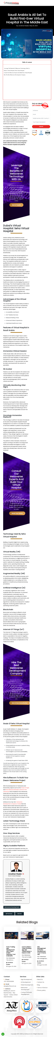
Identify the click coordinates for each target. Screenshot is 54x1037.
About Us (40, 979)
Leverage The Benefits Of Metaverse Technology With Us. (17, 68)
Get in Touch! (16, 205)
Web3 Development (27, 985)
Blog (38, 985)
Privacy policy (41, 990)
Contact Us (40, 982)
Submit (41, 126)
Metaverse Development (11, 907)
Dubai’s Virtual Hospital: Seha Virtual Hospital (14, 70)
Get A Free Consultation (20, 703)
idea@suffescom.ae (10, 986)
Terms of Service (42, 987)
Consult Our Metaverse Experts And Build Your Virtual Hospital (18, 72)
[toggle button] (48, 3)
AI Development (26, 982)
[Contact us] (2, 1034)
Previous (9, 914)
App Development (26, 979)
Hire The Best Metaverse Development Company (14, 74)
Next (18, 914)
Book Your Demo (17, 513)
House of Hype (25, 788)
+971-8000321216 (9, 981)
